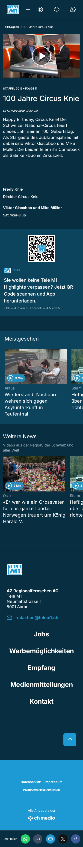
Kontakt (41, 701)
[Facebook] (75, 839)
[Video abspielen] (41, 56)
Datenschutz (31, 782)
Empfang (41, 668)
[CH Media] (41, 817)
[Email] (50, 839)
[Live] (40, 9)
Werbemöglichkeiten (41, 651)
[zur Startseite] (13, 9)
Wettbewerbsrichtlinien (41, 790)
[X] (63, 839)
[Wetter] (57, 9)
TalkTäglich (11, 27)
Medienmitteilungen (41, 684)
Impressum (53, 782)
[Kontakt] (73, 9)
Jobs (41, 634)
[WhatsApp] (25, 839)
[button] (37, 839)
